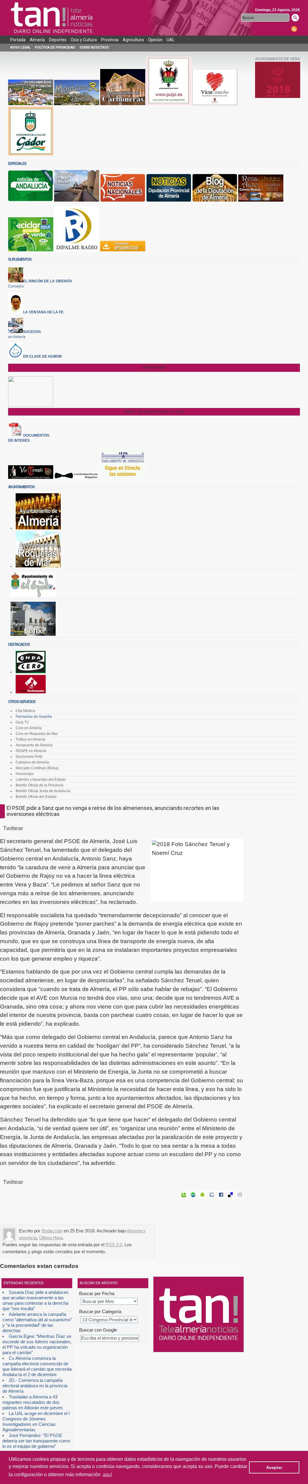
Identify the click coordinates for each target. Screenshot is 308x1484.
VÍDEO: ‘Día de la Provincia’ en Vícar (154, 411)
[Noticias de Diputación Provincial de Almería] (168, 200)
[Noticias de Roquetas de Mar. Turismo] (76, 200)
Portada (18, 39)
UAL (170, 39)
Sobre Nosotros (94, 47)
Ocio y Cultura (84, 39)
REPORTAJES (154, 368)
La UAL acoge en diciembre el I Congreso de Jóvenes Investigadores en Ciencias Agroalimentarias (36, 1421)
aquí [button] (107, 1474)
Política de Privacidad (55, 47)
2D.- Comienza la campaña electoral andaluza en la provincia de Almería (34, 1386)
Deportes (57, 39)
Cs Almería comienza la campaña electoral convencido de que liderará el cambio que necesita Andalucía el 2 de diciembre (37, 1366)
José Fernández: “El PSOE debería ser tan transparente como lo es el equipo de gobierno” (36, 1441)
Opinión (155, 39)
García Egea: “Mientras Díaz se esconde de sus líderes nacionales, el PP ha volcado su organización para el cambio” (37, 1344)
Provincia (110, 39)
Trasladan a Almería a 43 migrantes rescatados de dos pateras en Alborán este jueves (32, 1402)
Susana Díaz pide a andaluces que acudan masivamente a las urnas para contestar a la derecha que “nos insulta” (35, 1300)
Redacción (52, 1230)
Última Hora (51, 1237)
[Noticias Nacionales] (122, 200)
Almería (37, 39)
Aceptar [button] (274, 1467)
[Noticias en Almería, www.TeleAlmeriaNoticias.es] (53, 18)
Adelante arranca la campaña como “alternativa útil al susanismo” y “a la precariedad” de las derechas (37, 1322)
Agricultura (133, 39)
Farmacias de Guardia (34, 716)
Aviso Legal (20, 47)
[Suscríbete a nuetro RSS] (294, 29)
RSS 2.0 (114, 1244)
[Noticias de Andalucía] (30, 200)
